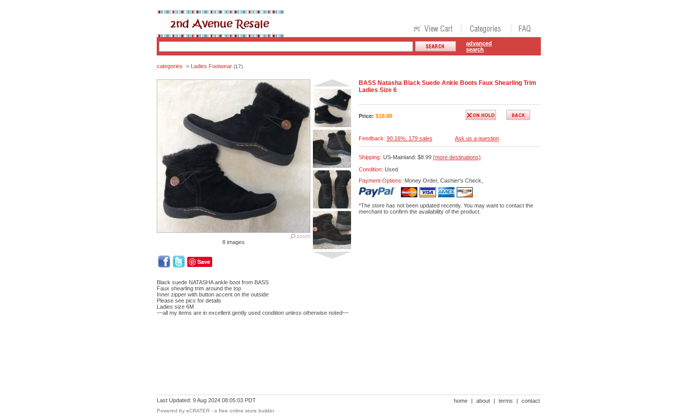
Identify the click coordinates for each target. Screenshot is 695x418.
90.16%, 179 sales (409, 138)
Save (203, 261)
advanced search (479, 46)
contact (531, 401)
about (483, 401)
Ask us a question (477, 138)
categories (170, 66)
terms (506, 401)
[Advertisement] (342, 359)
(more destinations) (457, 157)
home (461, 401)
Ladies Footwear (211, 66)
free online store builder (246, 410)
